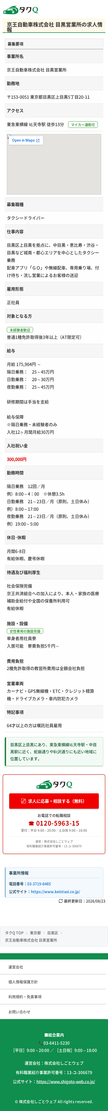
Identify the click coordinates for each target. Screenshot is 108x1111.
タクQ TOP (14, 932)
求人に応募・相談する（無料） (57, 801)
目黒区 (52, 932)
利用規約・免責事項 (24, 996)
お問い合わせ (19, 1011)
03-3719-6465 (39, 883)
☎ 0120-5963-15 (54, 822)
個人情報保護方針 (23, 981)
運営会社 (15, 966)
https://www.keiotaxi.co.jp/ (55, 891)
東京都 (35, 932)
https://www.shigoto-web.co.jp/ (65, 1081)
